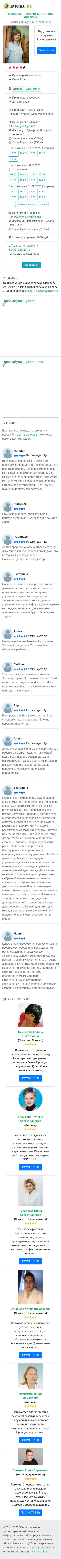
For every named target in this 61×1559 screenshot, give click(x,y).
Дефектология (30, 17)
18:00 (32, 153)
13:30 (32, 180)
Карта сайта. (39, 1551)
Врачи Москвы (32, 14)
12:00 (42, 174)
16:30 (32, 191)
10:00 (23, 174)
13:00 (23, 180)
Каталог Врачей (14, 14)
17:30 (13, 197)
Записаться (46, 50)
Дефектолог (33, 88)
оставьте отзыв (28, 434)
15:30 (13, 153)
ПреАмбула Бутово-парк (25, 216)
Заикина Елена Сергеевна (30, 1470)
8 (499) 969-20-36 (30, 22)
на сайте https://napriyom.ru (41, 290)
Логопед (17, 88)
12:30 (13, 180)
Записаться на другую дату (32, 204)
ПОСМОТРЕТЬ (30, 1078)
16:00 (23, 153)
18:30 (42, 153)
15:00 (13, 191)
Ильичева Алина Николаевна (30, 1309)
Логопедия (48, 14)
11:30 (32, 174)
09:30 (13, 174)
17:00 (42, 191)
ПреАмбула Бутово (22, 126)
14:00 (42, 180)
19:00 (13, 159)
